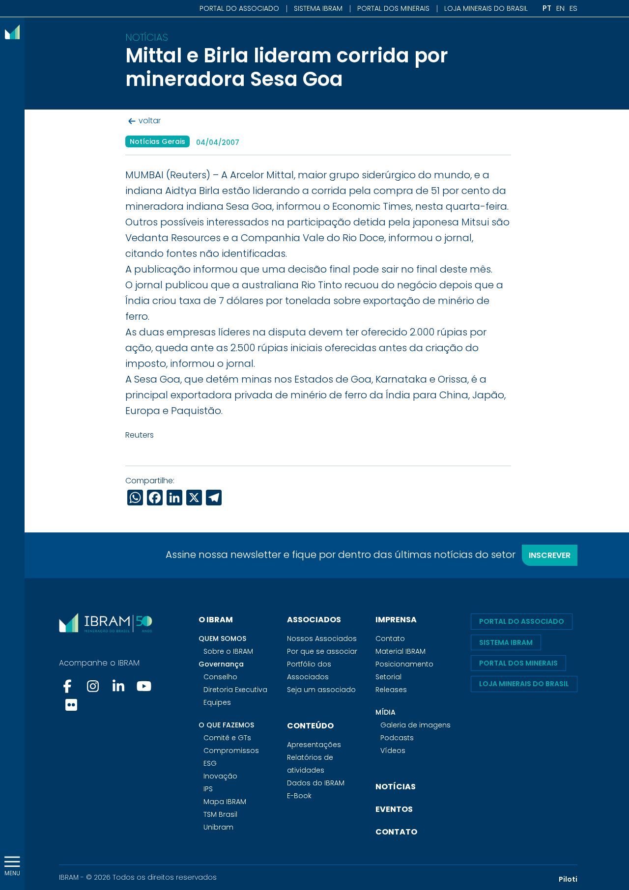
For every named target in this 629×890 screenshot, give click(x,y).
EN (560, 8)
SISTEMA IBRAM (318, 8)
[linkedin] (118, 686)
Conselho (220, 677)
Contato (390, 638)
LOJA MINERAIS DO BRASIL (486, 8)
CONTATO (396, 831)
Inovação (220, 776)
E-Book (299, 796)
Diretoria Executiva (235, 690)
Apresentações (314, 745)
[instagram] (93, 686)
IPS (208, 789)
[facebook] (68, 686)
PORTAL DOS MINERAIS (393, 8)
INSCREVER (550, 555)
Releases (391, 690)
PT (547, 8)
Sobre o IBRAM (228, 651)
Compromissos (231, 750)
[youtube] (144, 686)
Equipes (217, 702)
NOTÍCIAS (395, 786)
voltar (150, 121)
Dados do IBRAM (315, 783)
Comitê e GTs (227, 738)
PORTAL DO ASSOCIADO (239, 8)
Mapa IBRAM (224, 802)
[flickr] (71, 704)
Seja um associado (321, 690)
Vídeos (392, 750)
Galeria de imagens (415, 725)
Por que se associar (322, 651)
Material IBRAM (400, 651)
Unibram (218, 827)
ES (573, 8)
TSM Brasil (220, 814)
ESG (210, 763)
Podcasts (397, 738)
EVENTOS (394, 809)
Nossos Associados (322, 638)
